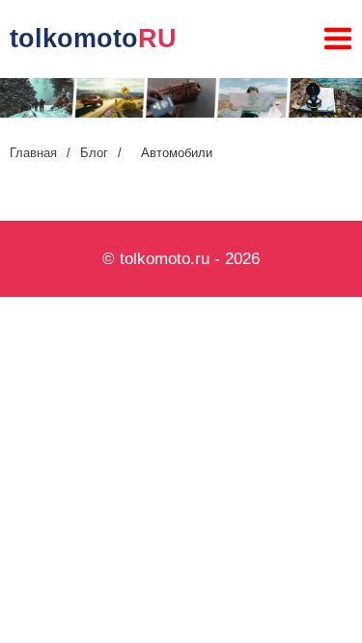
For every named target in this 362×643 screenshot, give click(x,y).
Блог (94, 153)
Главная (33, 153)
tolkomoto (93, 38)
